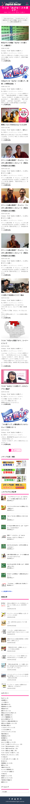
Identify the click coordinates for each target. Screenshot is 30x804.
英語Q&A (3, 708)
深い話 (2, 761)
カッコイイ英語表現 (6, 769)
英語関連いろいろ (5, 763)
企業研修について (5, 740)
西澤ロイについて (5, 777)
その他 (2, 773)
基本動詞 (3, 738)
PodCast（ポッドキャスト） (8, 754)
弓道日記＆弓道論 (5, 780)
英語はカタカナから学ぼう (7, 712)
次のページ (17, 450)
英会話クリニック (5, 775)
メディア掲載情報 (5, 717)
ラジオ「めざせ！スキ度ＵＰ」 (14, 50)
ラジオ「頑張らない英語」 (7, 750)
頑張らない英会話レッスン (7, 723)
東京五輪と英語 (5, 725)
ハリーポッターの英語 (6, 771)
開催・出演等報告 (5, 715)
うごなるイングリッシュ (7, 727)
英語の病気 (4, 733)
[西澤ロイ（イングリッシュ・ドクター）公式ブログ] (11, 4)
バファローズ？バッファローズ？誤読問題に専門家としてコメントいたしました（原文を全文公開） (17, 676)
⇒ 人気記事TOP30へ (6, 591)
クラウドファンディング (7, 731)
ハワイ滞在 (4, 702)
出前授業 (3, 700)
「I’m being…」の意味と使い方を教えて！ (17, 583)
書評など (25, 130)
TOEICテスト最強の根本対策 (8, 721)
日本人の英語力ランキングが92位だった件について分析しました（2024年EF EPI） (17, 605)
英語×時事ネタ (4, 704)
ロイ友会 (3, 757)
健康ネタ (3, 782)
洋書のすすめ (4, 767)
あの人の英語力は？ (6, 719)
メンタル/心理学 (5, 729)
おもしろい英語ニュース (7, 742)
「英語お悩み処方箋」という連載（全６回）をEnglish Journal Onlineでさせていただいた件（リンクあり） (17, 666)
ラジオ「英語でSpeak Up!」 (8, 748)
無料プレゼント (5, 710)
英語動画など (4, 736)
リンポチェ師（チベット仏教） (8, 759)
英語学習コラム (5, 706)
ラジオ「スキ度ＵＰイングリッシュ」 (10, 744)
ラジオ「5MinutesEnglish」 (8, 746)
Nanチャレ (3, 698)
